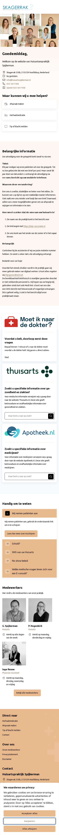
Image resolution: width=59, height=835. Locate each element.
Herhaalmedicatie (17, 115)
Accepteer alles (29, 813)
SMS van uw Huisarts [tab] (23, 552)
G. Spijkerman (9, 626)
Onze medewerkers (11, 750)
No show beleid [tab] (20, 560)
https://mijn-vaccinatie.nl (34, 226)
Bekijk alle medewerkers (27, 693)
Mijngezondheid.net (14, 275)
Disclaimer (7, 759)
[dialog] (29, 809)
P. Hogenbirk (35, 626)
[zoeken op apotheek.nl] (51, 476)
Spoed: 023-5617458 (16, 88)
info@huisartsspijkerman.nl (19, 80)
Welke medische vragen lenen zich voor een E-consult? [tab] (32, 571)
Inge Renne (8, 669)
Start (7, 357)
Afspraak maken (17, 104)
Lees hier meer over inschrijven (22, 533)
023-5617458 (13, 84)
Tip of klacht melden (18, 126)
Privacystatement (10, 754)
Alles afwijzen (29, 829)
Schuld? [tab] (16, 543)
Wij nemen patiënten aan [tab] (25, 513)
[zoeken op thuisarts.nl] (51, 416)
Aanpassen (29, 821)
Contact (5, 735)
